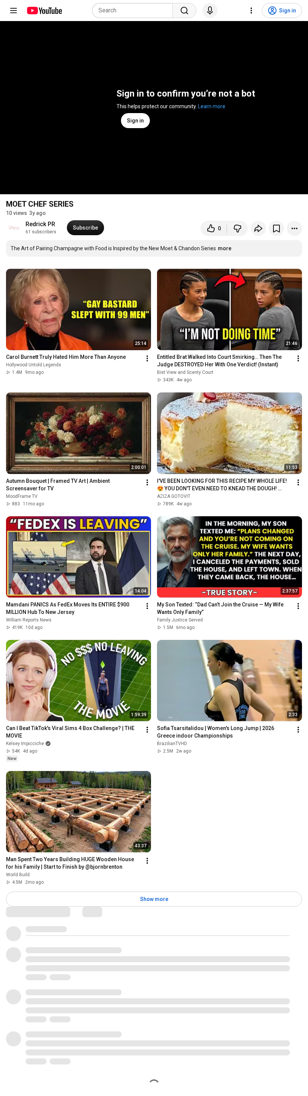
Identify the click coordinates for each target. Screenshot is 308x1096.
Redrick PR (40, 224)
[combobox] (134, 10)
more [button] (224, 248)
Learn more (211, 106)
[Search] (184, 10)
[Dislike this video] (237, 228)
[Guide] (13, 10)
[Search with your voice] (209, 10)
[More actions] (294, 228)
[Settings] (251, 10)
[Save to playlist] (276, 228)
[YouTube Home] (44, 10)
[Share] (258, 228)
